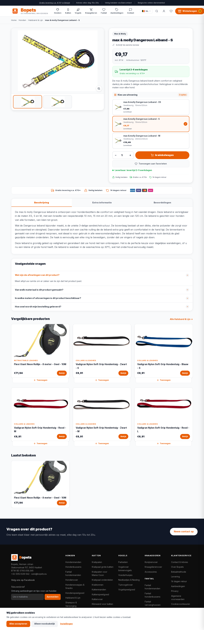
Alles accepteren (18, 624)
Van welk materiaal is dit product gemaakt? (39, 289)
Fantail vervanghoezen (153, 603)
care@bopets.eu (39, 574)
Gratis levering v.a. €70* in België (54, 3)
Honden (22, 20)
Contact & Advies (179, 562)
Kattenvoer (97, 599)
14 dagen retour (179, 581)
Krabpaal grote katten (102, 567)
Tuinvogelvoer (125, 584)
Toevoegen (42, 380)
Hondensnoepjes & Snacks (74, 586)
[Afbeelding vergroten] (99, 89)
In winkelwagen (164, 155)
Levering (175, 576)
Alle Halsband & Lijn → (181, 319)
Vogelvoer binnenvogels (125, 568)
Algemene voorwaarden (177, 597)
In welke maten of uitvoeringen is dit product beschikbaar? (48, 298)
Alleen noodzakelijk (44, 624)
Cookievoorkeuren (180, 604)
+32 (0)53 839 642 (20, 574)
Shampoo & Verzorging (71, 604)
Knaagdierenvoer (153, 567)
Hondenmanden (73, 562)
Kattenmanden (99, 589)
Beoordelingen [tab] (162, 202)
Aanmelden (53, 597)
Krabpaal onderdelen (102, 580)
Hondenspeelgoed (74, 593)
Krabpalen (97, 562)
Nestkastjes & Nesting (129, 580)
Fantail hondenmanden (73, 573)
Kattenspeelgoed (100, 594)
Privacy (174, 591)
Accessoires (151, 572)
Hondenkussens (73, 567)
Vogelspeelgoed (126, 589)
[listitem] (27, 101)
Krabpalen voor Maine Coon (99, 573)
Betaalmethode (178, 572)
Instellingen (66, 624)
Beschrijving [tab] (41, 202)
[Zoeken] (157, 11)
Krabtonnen (97, 584)
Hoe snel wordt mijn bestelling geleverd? (38, 306)
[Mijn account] (164, 11)
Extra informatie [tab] (102, 202)
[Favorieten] (171, 11)
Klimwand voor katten (102, 604)
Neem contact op (184, 531)
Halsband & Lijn (35, 20)
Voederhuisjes (125, 575)
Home (14, 20)
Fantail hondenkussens (152, 595)
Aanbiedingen (178, 586)
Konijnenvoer (151, 562)
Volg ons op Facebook (23, 580)
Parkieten (123, 562)
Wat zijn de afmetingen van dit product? (37, 275)
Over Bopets (177, 567)
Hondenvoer (71, 580)
